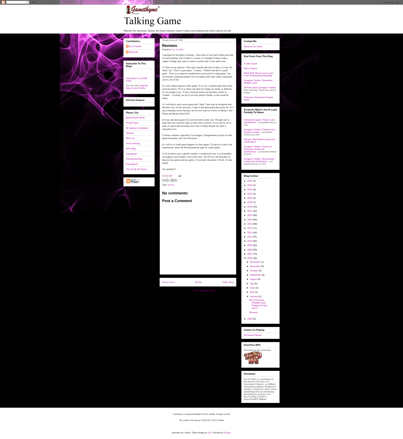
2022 (250, 189)
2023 (250, 185)
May (252, 292)
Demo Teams (250, 68)
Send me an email (253, 46)
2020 (250, 198)
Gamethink (131, 154)
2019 (250, 202)
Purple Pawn (132, 123)
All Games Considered (137, 128)
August (254, 279)
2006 (250, 258)
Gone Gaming (133, 143)
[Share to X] (169, 180)
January (254, 296)
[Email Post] (179, 176)
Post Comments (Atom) (204, 290)
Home (198, 282)
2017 (250, 211)
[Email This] (163, 180)
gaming (170, 185)
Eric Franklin (135, 46)
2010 (250, 241)
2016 (250, 215)
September (256, 275)
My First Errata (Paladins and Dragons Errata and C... (258, 304)
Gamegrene (132, 164)
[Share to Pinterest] (175, 180)
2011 (250, 236)
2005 (250, 318)
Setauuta (133, 52)
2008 (250, 249)
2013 (250, 228)
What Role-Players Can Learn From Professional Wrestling (259, 74)
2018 (250, 206)
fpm (209, 432)
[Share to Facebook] (172, 180)
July (252, 283)
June (252, 287)
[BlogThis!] (166, 180)
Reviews (253, 312)
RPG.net (130, 138)
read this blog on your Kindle (137, 86)
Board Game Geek (135, 117)
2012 (250, 232)
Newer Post (168, 282)
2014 (250, 224)
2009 (250, 245)
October (254, 270)
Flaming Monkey (134, 159)
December (255, 262)
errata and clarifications (257, 149)
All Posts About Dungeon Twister (260, 87)
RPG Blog (131, 148)
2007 (250, 254)
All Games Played (252, 335)
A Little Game (250, 63)
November (255, 266)
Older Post (228, 282)
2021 (250, 194)
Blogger (227, 432)
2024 (250, 181)
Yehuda (129, 133)
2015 (250, 219)
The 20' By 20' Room (136, 169)
